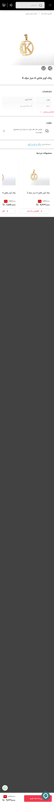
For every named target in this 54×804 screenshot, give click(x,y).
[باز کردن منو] (49, 5)
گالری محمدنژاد (46, 14)
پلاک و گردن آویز (31, 14)
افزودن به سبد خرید (38, 798)
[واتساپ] (5, 788)
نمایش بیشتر (48, 112)
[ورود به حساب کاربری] (11, 5)
